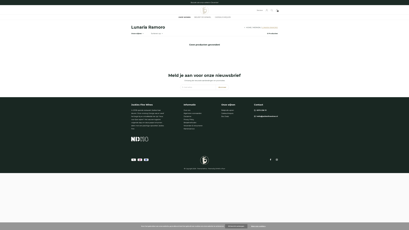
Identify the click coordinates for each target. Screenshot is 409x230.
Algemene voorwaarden (193, 113)
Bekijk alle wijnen (227, 110)
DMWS (217, 168)
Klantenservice (189, 129)
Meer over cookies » (258, 226)
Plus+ (223, 168)
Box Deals (225, 116)
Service (260, 10)
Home (248, 28)
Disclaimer (187, 116)
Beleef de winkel (202, 17)
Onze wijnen (184, 17)
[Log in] (267, 10)
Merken (256, 28)
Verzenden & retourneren (193, 126)
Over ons (187, 110)
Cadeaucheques (223, 17)
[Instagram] (277, 159)
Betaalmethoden (190, 123)
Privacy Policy (189, 119)
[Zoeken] (272, 10)
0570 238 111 (261, 110)
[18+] (139, 139)
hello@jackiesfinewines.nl (267, 116)
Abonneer (222, 87)
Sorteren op (156, 33)
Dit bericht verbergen (236, 226)
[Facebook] (270, 159)
